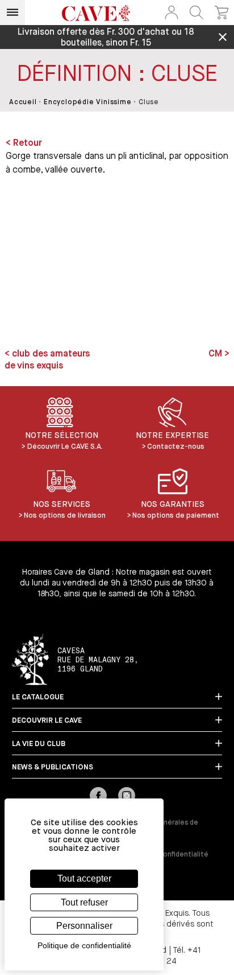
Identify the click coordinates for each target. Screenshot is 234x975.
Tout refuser (84, 902)
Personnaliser (84, 926)
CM (216, 354)
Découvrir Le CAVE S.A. (65, 446)
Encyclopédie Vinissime (88, 102)
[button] (171, 12)
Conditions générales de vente (157, 827)
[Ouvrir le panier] (221, 12)
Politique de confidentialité (162, 854)
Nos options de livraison (65, 515)
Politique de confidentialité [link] (84, 945)
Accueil (23, 102)
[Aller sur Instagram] (126, 796)
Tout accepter (84, 878)
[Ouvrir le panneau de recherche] (196, 12)
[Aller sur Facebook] (98, 796)
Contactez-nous (175, 446)
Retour (27, 143)
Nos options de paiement (175, 515)
